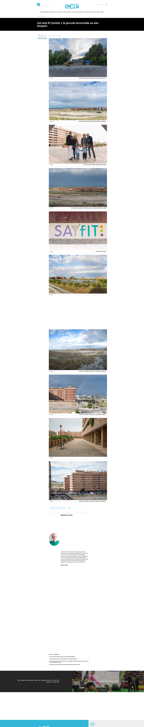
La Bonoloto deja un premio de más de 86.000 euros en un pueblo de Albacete (63, 658)
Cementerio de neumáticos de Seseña (57, 508)
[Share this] (39, 36)
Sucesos (74, 12)
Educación (60, 12)
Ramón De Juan (52, 35)
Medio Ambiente (80, 12)
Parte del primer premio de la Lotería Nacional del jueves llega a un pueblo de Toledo (64, 664)
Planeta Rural (87, 12)
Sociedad (43, 16)
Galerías (102, 12)
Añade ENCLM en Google (42, 38)
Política (98, 12)
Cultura (65, 12)
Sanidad (51, 12)
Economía (55, 12)
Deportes (69, 12)
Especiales (93, 12)
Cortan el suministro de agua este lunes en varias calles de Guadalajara (62, 656)
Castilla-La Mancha (44, 12)
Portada (38, 16)
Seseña (69, 508)
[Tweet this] (42, 36)
